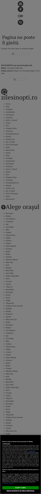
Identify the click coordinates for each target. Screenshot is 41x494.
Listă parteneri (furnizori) (7, 483)
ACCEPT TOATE (20, 488)
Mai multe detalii (31, 450)
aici (32, 460)
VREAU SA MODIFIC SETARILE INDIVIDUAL (20, 491)
